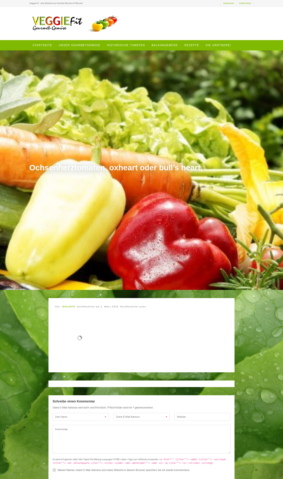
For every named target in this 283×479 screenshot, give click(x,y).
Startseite (42, 45)
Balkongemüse (165, 45)
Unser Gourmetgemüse (79, 45)
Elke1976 (69, 306)
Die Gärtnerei (218, 45)
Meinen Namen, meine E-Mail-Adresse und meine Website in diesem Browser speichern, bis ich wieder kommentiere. (123, 470)
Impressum (228, 3)
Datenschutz (245, 3)
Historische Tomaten (126, 45)
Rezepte (191, 45)
